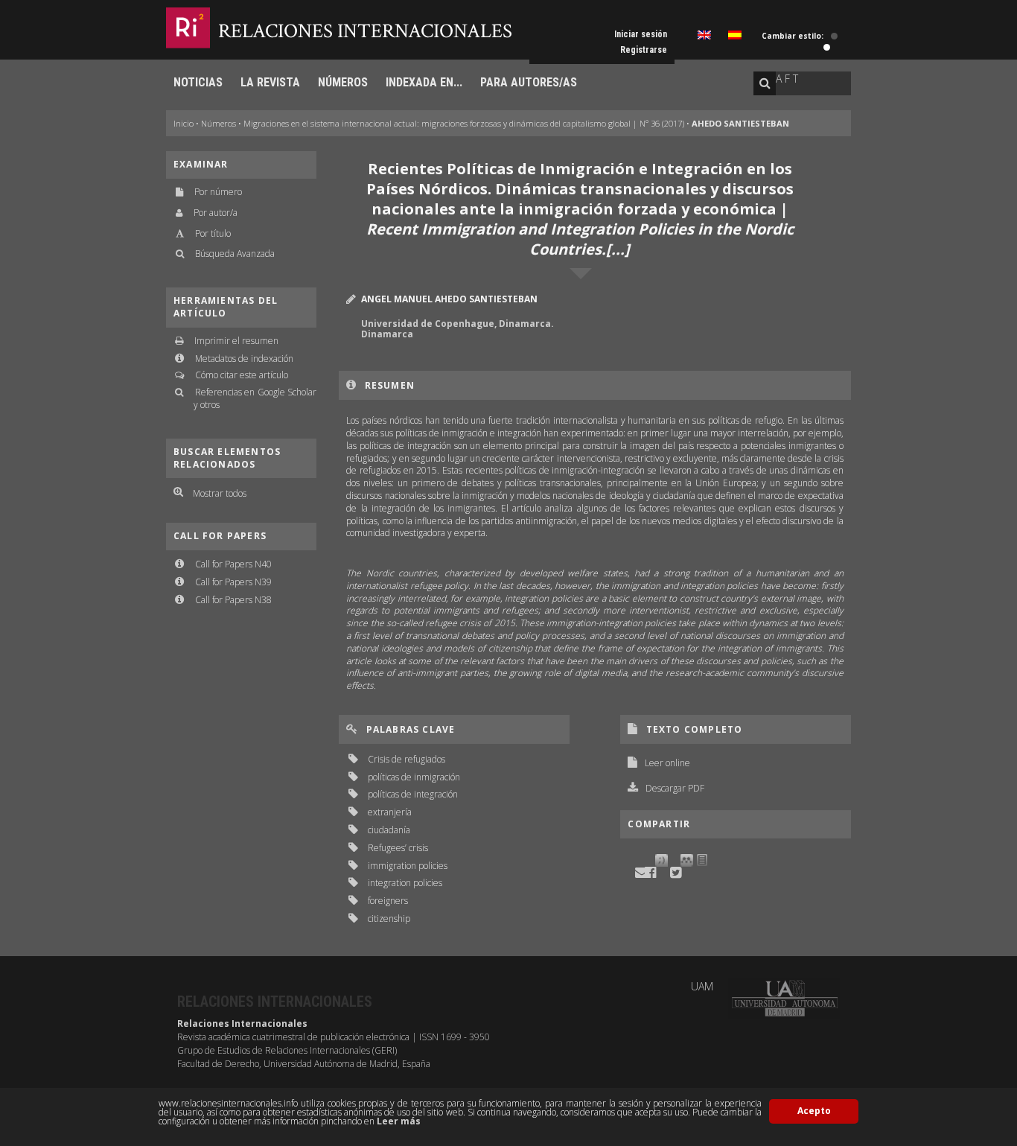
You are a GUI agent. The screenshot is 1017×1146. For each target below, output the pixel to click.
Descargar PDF (674, 788)
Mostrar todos (219, 493)
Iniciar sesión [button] (640, 34)
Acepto (814, 1110)
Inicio (183, 123)
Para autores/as (528, 82)
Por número (218, 191)
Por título (213, 233)
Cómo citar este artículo (241, 375)
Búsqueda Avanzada (235, 253)
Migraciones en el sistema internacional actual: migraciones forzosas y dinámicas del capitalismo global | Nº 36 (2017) (463, 123)
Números (343, 82)
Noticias (198, 82)
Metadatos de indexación (244, 358)
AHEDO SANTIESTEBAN (740, 123)
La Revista (270, 82)
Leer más (399, 1121)
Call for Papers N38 (233, 599)
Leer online (667, 763)
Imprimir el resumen (236, 340)
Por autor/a (215, 212)
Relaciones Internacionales (365, 31)
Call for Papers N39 (233, 582)
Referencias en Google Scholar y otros (255, 398)
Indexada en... (424, 82)
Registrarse (643, 50)
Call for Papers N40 (233, 564)
